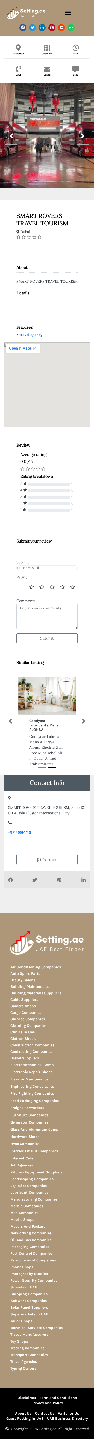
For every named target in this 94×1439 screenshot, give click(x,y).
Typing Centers (23, 1374)
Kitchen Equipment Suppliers (36, 1178)
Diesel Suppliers (24, 1063)
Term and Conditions (58, 1403)
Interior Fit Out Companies (34, 1156)
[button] (68, 13)
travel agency (30, 335)
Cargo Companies (25, 1018)
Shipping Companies (29, 1299)
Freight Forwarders (27, 1113)
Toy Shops (19, 1347)
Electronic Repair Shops (31, 1077)
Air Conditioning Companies (35, 972)
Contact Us (44, 1419)
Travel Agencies (23, 1367)
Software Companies (28, 1306)
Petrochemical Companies (33, 1265)
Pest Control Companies (31, 1259)
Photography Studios (29, 1279)
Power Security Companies (33, 1286)
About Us (23, 1419)
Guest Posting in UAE (24, 1424)
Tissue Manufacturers (29, 1340)
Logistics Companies (28, 1191)
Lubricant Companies (29, 1198)
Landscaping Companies (32, 1184)
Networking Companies (30, 1238)
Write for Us (68, 1419)
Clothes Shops (23, 1044)
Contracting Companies (31, 1057)
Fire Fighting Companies (32, 1099)
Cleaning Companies (28, 1031)
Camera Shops (23, 1011)
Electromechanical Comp (32, 1070)
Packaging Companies (29, 1252)
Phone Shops (21, 1272)
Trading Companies (27, 1353)
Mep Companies (24, 1218)
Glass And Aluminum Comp (34, 1135)
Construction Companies (32, 1050)
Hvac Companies (24, 1149)
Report (49, 865)
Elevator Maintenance (29, 1084)
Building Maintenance (29, 992)
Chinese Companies (27, 1024)
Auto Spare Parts (25, 979)
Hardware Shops (24, 1142)
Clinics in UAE (22, 1037)
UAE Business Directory (67, 1424)
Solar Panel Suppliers (29, 1313)
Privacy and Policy (47, 1408)
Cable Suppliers (24, 1005)
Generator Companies (29, 1128)
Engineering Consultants (32, 1092)
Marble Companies (26, 1211)
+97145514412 (19, 838)
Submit (47, 638)
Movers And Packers (27, 1232)
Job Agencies (21, 1171)
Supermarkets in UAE (29, 1320)
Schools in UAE (23, 1292)
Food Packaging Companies (34, 1106)
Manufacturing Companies (33, 1205)
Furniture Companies (29, 1120)
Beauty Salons (22, 985)
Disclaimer (26, 1403)
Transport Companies (29, 1360)
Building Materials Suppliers (35, 998)
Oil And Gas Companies (30, 1245)
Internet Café (21, 1163)
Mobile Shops (22, 1225)
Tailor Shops (21, 1326)
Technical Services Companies (36, 1333)
